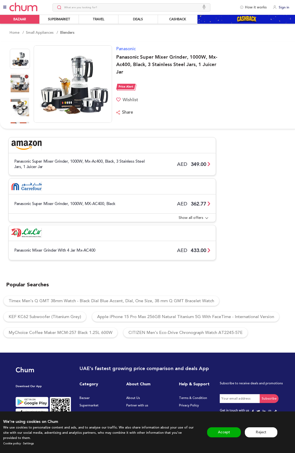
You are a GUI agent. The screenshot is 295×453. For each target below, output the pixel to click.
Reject (261, 432)
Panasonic (126, 48)
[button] (60, 84)
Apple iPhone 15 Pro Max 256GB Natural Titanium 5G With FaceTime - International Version (185, 316)
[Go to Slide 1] (20, 59)
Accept (224, 432)
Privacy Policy (189, 405)
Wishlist (130, 99)
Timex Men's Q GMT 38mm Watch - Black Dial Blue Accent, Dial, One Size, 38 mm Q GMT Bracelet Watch (111, 301)
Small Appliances (40, 32)
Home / (16, 32)
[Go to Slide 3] (20, 107)
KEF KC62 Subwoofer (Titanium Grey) (45, 316)
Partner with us (137, 405)
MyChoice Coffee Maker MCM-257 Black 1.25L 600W (60, 332)
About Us (133, 398)
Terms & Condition (193, 398)
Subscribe (269, 398)
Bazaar (84, 398)
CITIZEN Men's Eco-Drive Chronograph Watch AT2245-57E (185, 332)
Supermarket (89, 405)
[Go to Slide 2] (20, 83)
